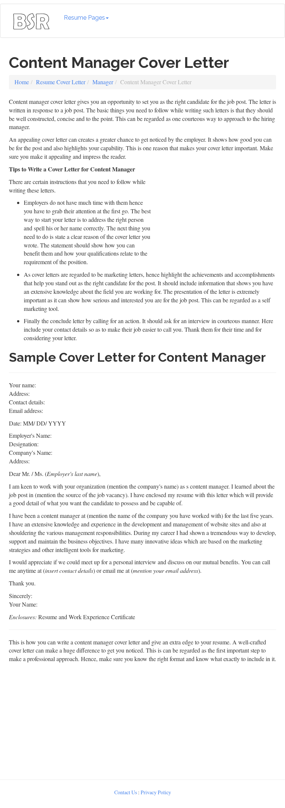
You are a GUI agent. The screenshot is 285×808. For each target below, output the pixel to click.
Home (21, 82)
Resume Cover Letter (60, 82)
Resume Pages (84, 17)
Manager (102, 82)
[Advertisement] (215, 211)
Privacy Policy (156, 792)
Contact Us (125, 792)
